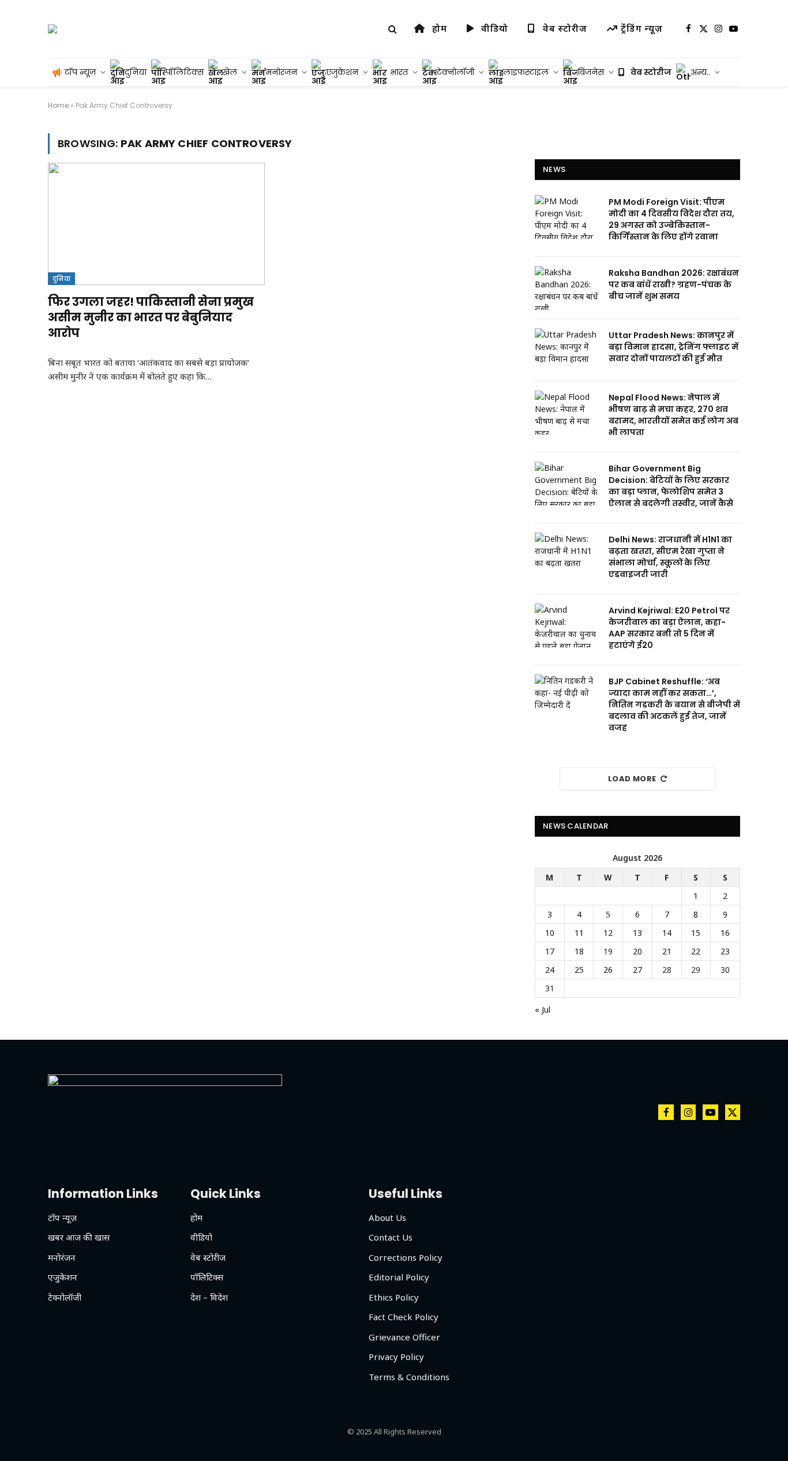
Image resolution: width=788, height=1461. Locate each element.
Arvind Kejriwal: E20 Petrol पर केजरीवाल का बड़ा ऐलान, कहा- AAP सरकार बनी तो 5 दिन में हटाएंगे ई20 (669, 628)
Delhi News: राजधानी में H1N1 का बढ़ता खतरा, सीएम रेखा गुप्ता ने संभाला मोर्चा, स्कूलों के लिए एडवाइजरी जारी (670, 557)
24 (549, 969)
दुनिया (61, 278)
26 (608, 969)
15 (695, 932)
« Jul (542, 1009)
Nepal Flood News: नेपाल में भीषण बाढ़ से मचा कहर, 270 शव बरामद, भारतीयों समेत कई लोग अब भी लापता (673, 415)
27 (637, 969)
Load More (632, 778)
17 (549, 951)
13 (637, 932)
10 (549, 932)
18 (579, 951)
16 (725, 932)
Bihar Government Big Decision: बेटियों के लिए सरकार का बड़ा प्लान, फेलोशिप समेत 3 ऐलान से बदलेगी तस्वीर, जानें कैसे (671, 486)
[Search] (392, 29)
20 (637, 951)
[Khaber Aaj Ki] (52, 28)
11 (579, 932)
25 (579, 969)
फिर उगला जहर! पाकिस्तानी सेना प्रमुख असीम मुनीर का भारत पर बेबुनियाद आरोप (151, 317)
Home (58, 105)
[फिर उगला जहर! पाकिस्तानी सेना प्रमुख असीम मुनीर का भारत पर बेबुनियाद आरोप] (156, 224)
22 (695, 951)
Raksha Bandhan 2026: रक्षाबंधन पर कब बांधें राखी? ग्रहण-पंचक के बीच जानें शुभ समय (674, 284)
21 (666, 951)
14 (666, 932)
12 (608, 932)
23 (725, 951)
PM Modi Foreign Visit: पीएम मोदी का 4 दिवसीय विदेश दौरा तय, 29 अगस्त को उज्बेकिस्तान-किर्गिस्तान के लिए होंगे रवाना (671, 219)
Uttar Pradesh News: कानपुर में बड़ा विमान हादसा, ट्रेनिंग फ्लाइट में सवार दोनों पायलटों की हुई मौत (673, 346)
